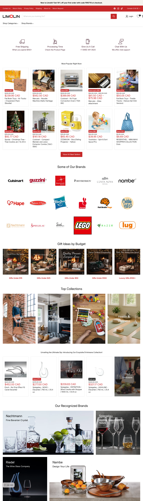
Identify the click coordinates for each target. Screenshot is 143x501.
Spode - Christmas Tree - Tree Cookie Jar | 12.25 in (15, 140)
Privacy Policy (28, 8)
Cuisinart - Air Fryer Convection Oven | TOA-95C (71, 100)
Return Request (58, 8)
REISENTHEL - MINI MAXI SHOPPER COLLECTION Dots (127, 141)
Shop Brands (27, 23)
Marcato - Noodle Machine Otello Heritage (43, 99)
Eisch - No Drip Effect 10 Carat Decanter (15, 388)
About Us (47, 8)
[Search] (114, 16)
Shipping (39, 8)
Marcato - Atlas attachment (94, 102)
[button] (130, 16)
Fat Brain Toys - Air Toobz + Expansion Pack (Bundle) (15, 100)
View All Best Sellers (71, 154)
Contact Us (7, 8)
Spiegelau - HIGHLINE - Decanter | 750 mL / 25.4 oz (98, 389)
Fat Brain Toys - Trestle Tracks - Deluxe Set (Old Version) (126, 100)
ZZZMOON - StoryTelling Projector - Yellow (71, 140)
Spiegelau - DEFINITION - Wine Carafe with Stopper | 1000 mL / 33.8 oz (71, 389)
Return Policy (17, 8)
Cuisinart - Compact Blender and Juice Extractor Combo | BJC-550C (43, 143)
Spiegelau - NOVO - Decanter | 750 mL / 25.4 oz (43, 389)
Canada (132, 8)
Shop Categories (10, 23)
